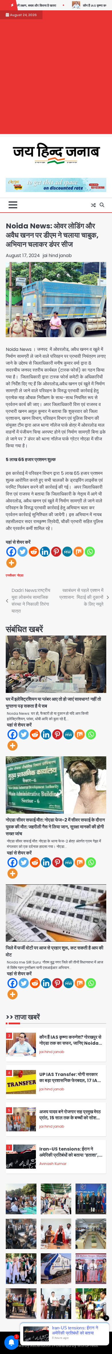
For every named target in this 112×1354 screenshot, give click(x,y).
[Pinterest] (56, 552)
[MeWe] (67, 552)
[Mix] (79, 552)
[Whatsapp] (90, 552)
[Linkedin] (45, 552)
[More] (11, 563)
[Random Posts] (93, 205)
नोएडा (20, 575)
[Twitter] (23, 552)
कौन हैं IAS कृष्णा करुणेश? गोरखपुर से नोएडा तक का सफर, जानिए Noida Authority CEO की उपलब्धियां (70, 1043)
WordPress (87, 1345)
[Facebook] (11, 552)
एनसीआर (11, 575)
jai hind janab (57, 255)
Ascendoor (40, 1345)
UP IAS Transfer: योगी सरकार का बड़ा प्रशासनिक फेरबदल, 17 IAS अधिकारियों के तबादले (69, 1080)
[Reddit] (34, 552)
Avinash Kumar (52, 1163)
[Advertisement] (56, 78)
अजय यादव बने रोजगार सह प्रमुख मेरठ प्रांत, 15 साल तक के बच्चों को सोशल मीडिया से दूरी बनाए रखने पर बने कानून (70, 1117)
